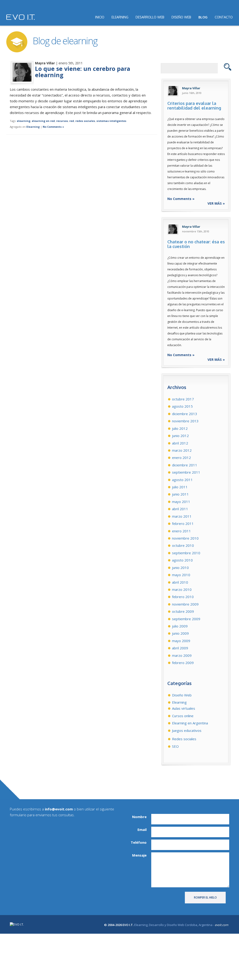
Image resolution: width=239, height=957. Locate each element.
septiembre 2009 (186, 618)
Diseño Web (182, 695)
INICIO (99, 17)
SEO (175, 746)
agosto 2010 (182, 560)
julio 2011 (180, 487)
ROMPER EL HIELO (205, 897)
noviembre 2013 (185, 421)
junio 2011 (180, 494)
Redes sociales (184, 739)
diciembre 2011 (184, 465)
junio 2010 (180, 567)
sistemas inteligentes (111, 121)
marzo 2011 (182, 516)
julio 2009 (180, 626)
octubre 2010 (183, 545)
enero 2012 (181, 457)
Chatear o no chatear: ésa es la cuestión (196, 244)
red (71, 121)
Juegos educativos (186, 730)
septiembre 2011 (186, 472)
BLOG (202, 17)
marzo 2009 (182, 655)
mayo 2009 (181, 640)
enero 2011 (181, 531)
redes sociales (85, 121)
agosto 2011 (182, 479)
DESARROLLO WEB (150, 17)
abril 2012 (180, 443)
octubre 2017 (183, 399)
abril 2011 (180, 508)
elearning (23, 121)
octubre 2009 (183, 611)
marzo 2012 (182, 450)
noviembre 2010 (185, 538)
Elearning (33, 126)
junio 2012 (180, 435)
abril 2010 (180, 582)
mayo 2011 (181, 501)
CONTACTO (224, 17)
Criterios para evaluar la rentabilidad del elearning (194, 105)
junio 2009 (180, 633)
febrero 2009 (183, 662)
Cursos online (182, 715)
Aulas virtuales (183, 708)
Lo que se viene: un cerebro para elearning (82, 72)
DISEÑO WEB (181, 17)
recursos (62, 121)
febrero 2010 (183, 596)
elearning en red (43, 121)
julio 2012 (180, 428)
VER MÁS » (216, 203)
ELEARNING (120, 17)
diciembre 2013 (184, 413)
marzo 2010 (182, 589)
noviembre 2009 (185, 604)
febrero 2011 (183, 523)
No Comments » (53, 126)
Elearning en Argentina (190, 723)
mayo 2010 (181, 574)
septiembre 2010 (186, 553)
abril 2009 (180, 648)
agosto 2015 (182, 406)
